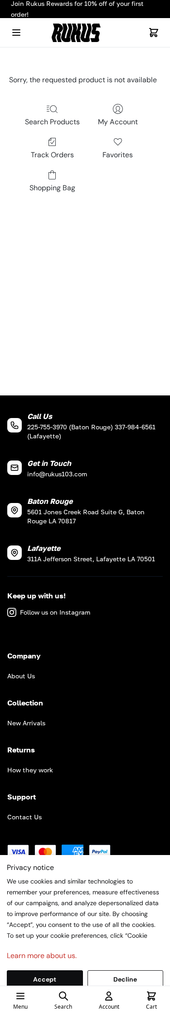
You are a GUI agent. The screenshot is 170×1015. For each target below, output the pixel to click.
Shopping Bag (52, 188)
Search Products (52, 122)
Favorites (117, 155)
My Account (118, 122)
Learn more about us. (42, 955)
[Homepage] (85, 32)
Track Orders (52, 155)
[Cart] (154, 32)
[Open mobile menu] (16, 32)
